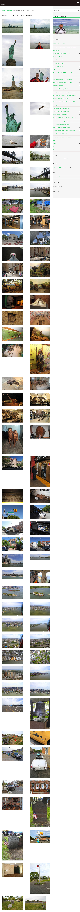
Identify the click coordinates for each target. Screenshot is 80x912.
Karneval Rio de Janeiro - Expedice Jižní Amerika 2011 (65, 95)
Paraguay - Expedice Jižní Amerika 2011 (62, 98)
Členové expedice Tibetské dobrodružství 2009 (64, 130)
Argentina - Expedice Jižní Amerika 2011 (62, 108)
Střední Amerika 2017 (58, 56)
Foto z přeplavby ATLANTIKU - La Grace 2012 (63, 72)
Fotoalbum (9, 10)
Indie (54, 140)
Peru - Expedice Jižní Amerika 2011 (61, 124)
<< (54, 167)
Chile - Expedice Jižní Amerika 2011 (61, 111)
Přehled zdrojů (56, 177)
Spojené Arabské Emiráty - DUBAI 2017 (62, 53)
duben (60, 167)
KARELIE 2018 (56, 50)
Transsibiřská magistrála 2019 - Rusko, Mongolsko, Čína (65, 47)
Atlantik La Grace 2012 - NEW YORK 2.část (62, 79)
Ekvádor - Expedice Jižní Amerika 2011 (61, 127)
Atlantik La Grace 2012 (58, 85)
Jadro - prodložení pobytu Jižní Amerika (62, 89)
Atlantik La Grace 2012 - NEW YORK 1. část (62, 82)
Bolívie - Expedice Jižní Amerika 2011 (61, 114)
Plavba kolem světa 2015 (58, 63)
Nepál (54, 143)
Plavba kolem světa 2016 (58, 60)
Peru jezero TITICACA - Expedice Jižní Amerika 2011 (64, 117)
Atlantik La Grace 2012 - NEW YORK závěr (62, 76)
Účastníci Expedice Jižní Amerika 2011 (61, 134)
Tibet (54, 146)
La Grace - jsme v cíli (57, 69)
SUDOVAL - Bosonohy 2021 (59, 44)
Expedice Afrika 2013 (57, 66)
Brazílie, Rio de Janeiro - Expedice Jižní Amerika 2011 (65, 92)
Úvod (3, 10)
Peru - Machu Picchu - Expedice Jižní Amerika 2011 (64, 121)
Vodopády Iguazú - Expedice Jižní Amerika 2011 (64, 101)
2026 (64, 167)
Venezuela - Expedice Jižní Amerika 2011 (62, 137)
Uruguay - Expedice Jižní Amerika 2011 (61, 105)
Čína (54, 150)
